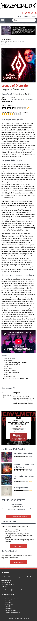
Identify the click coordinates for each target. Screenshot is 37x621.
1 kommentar (6, 45)
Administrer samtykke (12, 613)
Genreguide (9, 605)
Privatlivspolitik (10, 611)
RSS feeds (8, 609)
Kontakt (34, 16)
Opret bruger (26, 16)
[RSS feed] (36, 12)
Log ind (19, 16)
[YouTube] (32, 12)
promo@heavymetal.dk (14, 590)
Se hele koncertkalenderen (18, 517)
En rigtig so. (17, 393)
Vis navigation (2, 20)
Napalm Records (6, 94)
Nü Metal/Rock (27, 100)
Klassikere (8, 603)
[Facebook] (22, 12)
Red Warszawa (16, 504)
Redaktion (8, 601)
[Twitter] (26, 12)
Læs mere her (18, 562)
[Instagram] (29, 12)
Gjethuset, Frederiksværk (16, 509)
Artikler (7, 607)
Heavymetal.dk (18, 5)
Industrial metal (16, 100)
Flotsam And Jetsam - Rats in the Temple (24, 465)
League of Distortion (15, 85)
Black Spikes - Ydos (21, 487)
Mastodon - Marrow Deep (23, 453)
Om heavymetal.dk (11, 599)
